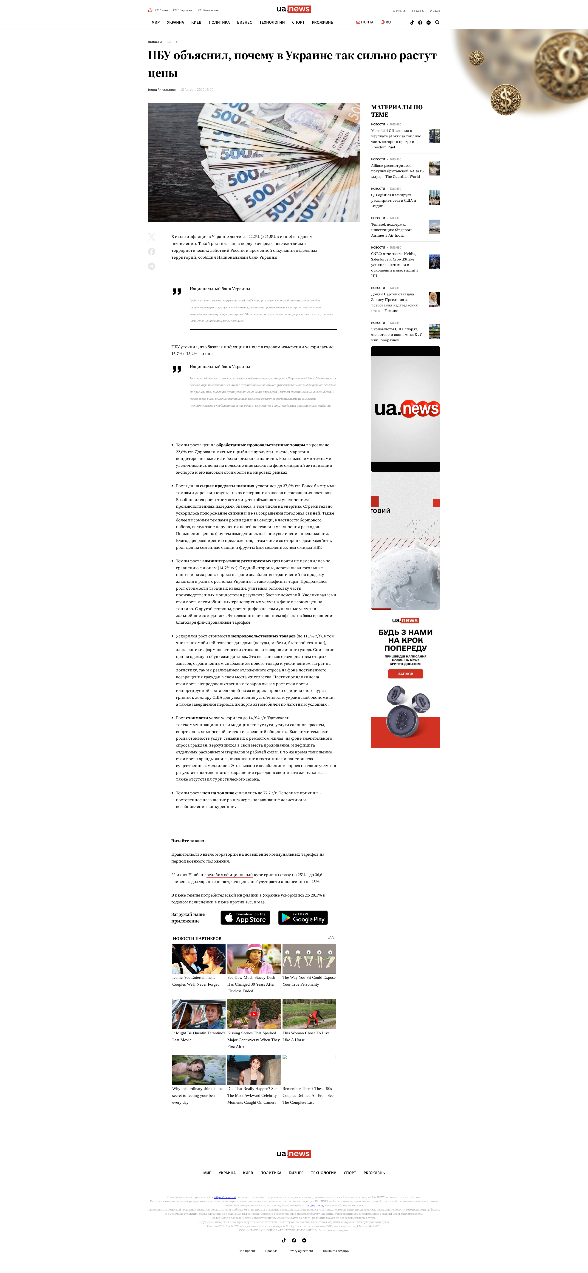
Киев (196, 22)
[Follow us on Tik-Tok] (412, 23)
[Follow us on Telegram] (428, 23)
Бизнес (244, 22)
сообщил (207, 257)
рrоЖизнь (322, 22)
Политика (219, 22)
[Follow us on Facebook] (420, 23)
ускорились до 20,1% (301, 895)
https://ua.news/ (225, 1197)
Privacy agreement (300, 1251)
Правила (271, 1251)
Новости (155, 42)
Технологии (272, 22)
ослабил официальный (229, 874)
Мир (156, 22)
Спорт (298, 22)
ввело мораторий (220, 854)
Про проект (247, 1251)
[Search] (437, 22)
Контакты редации (336, 1251)
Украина (175, 22)
